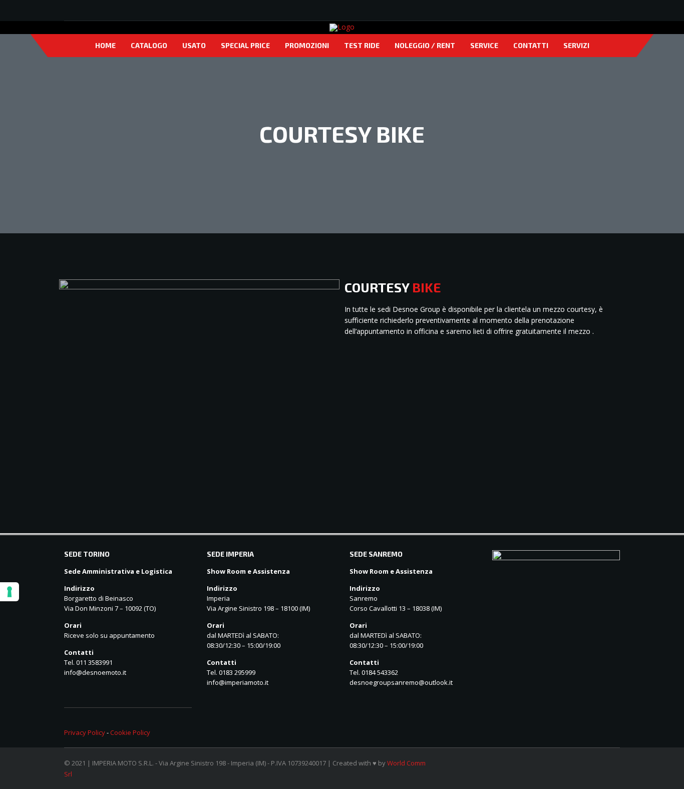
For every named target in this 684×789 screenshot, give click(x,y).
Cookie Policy (130, 732)
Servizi (576, 45)
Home (105, 45)
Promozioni (307, 45)
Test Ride (362, 45)
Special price (245, 45)
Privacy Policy (84, 732)
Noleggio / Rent (425, 45)
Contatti (530, 45)
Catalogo (149, 45)
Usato (194, 45)
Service (484, 45)
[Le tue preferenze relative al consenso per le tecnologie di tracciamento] (9, 591)
